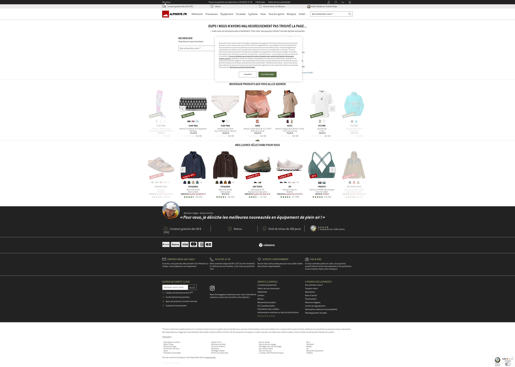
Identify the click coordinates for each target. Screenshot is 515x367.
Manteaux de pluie (218, 344)
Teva (308, 342)
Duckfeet (310, 344)
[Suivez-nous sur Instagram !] (214, 289)
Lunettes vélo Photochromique (271, 353)
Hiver (263, 14)
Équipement (226, 14)
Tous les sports (276, 14)
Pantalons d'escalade (172, 353)
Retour (261, 299)
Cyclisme (253, 14)
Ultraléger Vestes (218, 350)
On (307, 348)
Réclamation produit (267, 302)
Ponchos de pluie (218, 346)
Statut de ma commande (268, 288)
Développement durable (316, 313)
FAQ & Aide (262, 292)
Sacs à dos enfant (266, 348)
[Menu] (512, 357)
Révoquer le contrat (266, 316)
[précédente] (183, 109)
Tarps (166, 350)
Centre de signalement (315, 306)
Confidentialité (268, 306)
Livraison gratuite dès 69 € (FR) (180, 6)
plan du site (210, 357)
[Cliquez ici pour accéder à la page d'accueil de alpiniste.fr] (175, 14)
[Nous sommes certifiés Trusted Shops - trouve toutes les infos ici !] (313, 228)
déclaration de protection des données (242, 67)
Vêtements (197, 14)
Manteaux (215, 348)
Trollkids (309, 353)
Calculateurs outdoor (172, 342)
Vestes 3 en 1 (216, 342)
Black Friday (168, 344)
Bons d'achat (311, 295)
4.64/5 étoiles (324, 6)
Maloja (308, 346)
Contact (261, 295)
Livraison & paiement (267, 285)
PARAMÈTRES (248, 74)
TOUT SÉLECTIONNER (267, 74)
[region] (258, 59)
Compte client (311, 288)
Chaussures (211, 14)
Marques (291, 14)
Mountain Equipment (314, 350)
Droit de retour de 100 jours (274, 6)
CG (259, 306)
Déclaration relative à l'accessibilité (321, 309)
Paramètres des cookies (268, 309)
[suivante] (332, 109)
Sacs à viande (264, 342)
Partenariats (310, 299)
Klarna (217, 6)
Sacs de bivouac (265, 350)
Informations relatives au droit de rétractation (278, 312)
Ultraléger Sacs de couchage (270, 346)
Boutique (166, 2)
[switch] (508, 364)
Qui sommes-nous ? (314, 285)
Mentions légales (313, 302)
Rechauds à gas (170, 346)
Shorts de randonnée (219, 353)
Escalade (241, 14)
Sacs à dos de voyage (267, 344)
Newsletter (310, 292)
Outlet (302, 14)
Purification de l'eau (171, 348)
